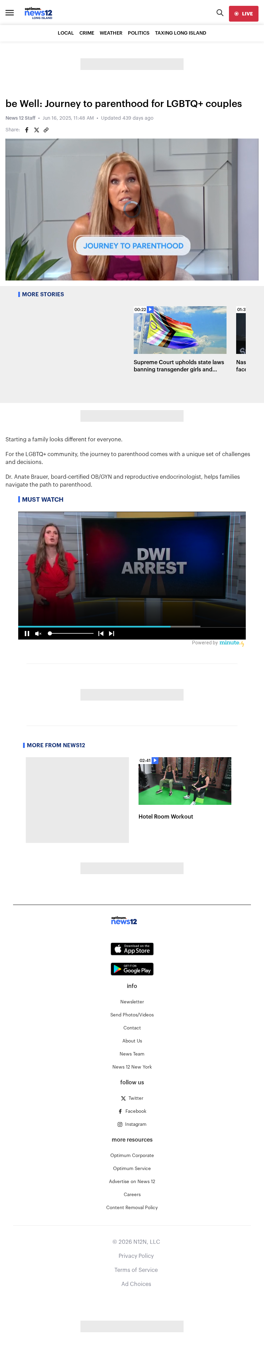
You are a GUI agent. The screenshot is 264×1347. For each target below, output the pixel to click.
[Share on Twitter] (36, 130)
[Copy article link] (46, 130)
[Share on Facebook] (27, 130)
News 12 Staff (20, 118)
